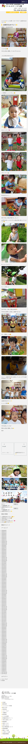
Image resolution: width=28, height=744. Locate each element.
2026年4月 (3, 536)
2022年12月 (4, 590)
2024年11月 (4, 559)
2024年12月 (4, 557)
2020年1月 (3, 638)
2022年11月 (4, 591)
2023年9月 (3, 578)
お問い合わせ (12, 12)
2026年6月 (3, 533)
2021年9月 (3, 610)
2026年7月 (3, 531)
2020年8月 (3, 628)
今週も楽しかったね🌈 (6, 518)
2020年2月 (3, 636)
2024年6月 (3, 565)
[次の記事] (20, 444)
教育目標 (4, 704)
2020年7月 (3, 630)
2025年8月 (3, 546)
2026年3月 (3, 537)
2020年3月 (3, 635)
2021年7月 (3, 613)
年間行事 (4, 709)
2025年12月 (4, 541)
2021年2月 (3, 620)
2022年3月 (3, 602)
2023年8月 (3, 579)
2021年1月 (3, 621)
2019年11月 (4, 640)
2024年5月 (3, 567)
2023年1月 (3, 589)
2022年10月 (4, 593)
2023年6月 (3, 582)
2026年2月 (3, 538)
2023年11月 (4, 575)
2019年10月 (4, 642)
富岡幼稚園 (5, 728)
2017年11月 (4, 673)
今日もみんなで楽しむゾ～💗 (8, 520)
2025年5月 (3, 550)
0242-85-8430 (7, 697)
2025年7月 (3, 548)
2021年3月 (3, 619)
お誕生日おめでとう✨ (20, 453)
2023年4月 (3, 585)
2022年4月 (3, 601)
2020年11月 (4, 624)
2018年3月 (3, 668)
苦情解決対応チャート (7, 718)
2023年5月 (3, 583)
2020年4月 (3, 634)
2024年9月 (3, 561)
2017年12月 (4, 672)
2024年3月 (3, 570)
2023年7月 (3, 580)
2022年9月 (3, 594)
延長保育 (4, 714)
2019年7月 (3, 646)
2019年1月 (3, 654)
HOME (4, 702)
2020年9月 (3, 627)
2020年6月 (3, 631)
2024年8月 (3, 563)
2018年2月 (3, 669)
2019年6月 (3, 647)
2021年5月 (3, 616)
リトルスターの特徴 (7, 705)
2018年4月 (3, 666)
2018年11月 (4, 657)
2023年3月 (3, 586)
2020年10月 (4, 625)
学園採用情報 (5, 733)
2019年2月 (3, 653)
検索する (16, 504)
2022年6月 (3, 598)
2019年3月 (3, 651)
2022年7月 (3, 597)
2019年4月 (3, 650)
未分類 (3, 680)
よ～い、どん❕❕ (6, 452)
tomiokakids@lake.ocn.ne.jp (8, 699)
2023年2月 (3, 587)
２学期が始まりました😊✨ (7, 516)
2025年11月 (4, 542)
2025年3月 (3, 553)
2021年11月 (4, 608)
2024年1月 (3, 572)
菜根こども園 (5, 730)
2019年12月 (4, 639)
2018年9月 (3, 660)
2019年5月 (3, 649)
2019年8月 (3, 645)
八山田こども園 (6, 732)
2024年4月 (3, 568)
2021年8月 (3, 612)
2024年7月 (3, 564)
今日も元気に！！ (5, 519)
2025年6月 (3, 549)
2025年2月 (3, 555)
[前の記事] (7, 444)
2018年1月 (3, 670)
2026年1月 (3, 540)
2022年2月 (3, 604)
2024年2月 (3, 571)
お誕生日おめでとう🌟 (6, 506)
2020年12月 (4, 623)
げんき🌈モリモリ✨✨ (7, 522)
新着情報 (4, 721)
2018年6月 (3, 664)
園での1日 (4, 707)
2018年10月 (4, 658)
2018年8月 (3, 661)
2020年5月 (3, 632)
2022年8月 (3, 595)
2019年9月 (3, 643)
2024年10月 (4, 560)
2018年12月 (4, 655)
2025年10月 (4, 544)
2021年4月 (3, 617)
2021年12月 (4, 606)
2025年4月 (3, 552)
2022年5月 (3, 600)
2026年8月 (3, 530)
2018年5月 (3, 665)
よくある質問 (5, 716)
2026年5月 (3, 534)
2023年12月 (4, 574)
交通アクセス (5, 723)
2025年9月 (3, 545)
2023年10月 (4, 576)
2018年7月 (3, 662)
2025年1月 (3, 556)
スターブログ (4, 679)
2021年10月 (4, 609)
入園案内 (23, 12)
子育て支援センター (7, 719)
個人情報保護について (7, 726)
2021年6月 (3, 615)
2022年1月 (3, 605)
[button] (24, 2)
